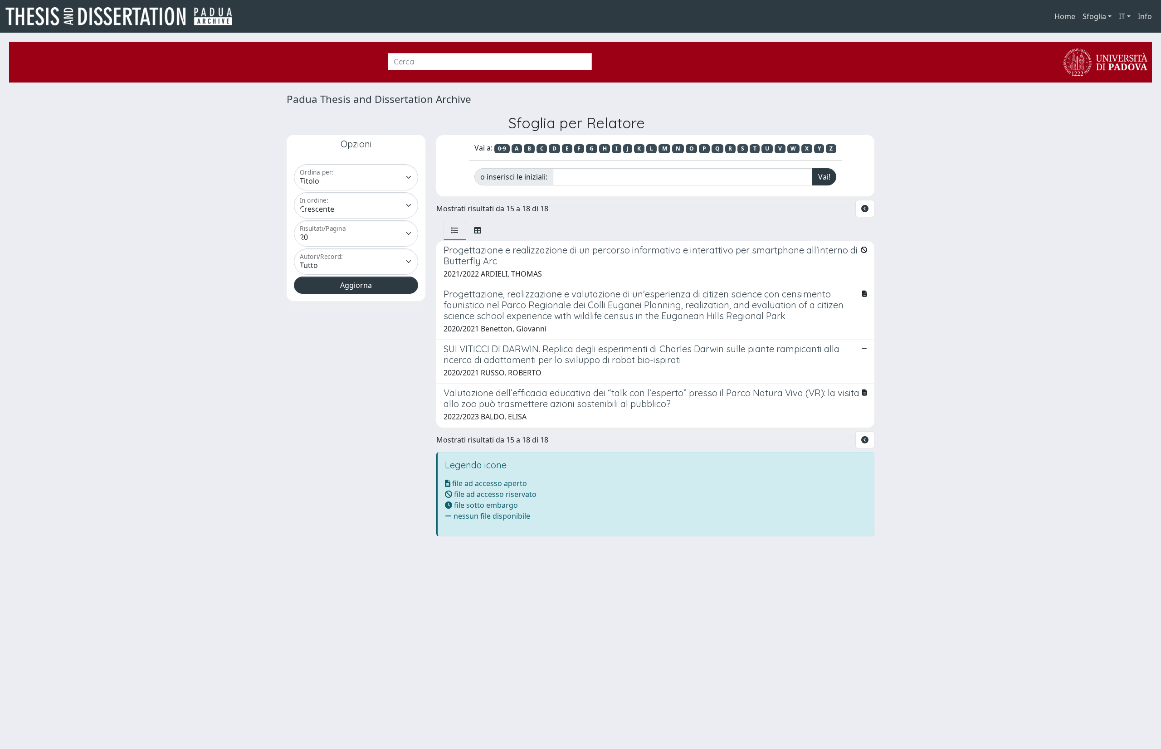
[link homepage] (122, 16)
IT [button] (1122, 16)
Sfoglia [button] (1094, 16)
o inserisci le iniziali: (513, 177)
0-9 (502, 148)
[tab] (455, 230)
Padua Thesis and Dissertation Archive (379, 99)
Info (1145, 16)
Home (1064, 16)
